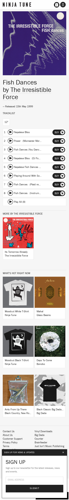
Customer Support (12, 439)
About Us (8, 435)
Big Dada (39, 435)
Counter (39, 439)
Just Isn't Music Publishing (49, 446)
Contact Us (9, 431)
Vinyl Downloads (43, 431)
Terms (6, 446)
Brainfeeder (41, 442)
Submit (34, 488)
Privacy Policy (10, 442)
